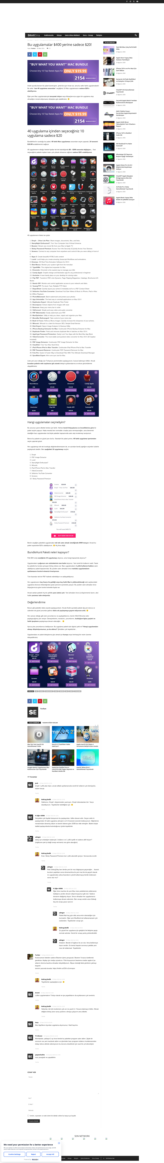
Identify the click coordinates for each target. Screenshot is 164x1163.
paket (71, 691)
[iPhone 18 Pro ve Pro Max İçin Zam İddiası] (108, 71)
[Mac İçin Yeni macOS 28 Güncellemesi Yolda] (38, 734)
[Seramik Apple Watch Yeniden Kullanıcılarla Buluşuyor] (108, 103)
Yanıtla (37, 793)
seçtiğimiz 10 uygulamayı (47, 558)
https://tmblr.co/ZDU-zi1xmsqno (64, 968)
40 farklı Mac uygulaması (60, 141)
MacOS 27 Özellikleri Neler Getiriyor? (61, 745)
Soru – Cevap (88, 35)
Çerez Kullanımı (85, 1158)
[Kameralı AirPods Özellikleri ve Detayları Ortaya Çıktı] (108, 82)
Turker (37, 955)
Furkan (33, 48)
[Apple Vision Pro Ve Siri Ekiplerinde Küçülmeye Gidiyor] (108, 168)
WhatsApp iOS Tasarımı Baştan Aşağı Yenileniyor (124, 155)
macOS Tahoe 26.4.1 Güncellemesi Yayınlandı (85, 768)
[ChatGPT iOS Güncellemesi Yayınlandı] (108, 93)
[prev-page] (95, 725)
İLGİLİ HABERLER (34, 723)
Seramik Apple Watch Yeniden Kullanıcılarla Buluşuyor (126, 101)
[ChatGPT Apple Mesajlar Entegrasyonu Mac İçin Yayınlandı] (108, 179)
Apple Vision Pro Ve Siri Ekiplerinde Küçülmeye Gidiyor (124, 167)
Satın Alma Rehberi (72, 35)
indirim (62, 691)
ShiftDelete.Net (110, 1158)
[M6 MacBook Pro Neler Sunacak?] (108, 147)
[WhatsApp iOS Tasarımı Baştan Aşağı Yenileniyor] (108, 157)
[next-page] (98, 725)
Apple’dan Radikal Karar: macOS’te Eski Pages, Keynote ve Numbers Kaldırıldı (63, 769)
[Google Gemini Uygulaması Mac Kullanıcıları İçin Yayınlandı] (38, 757)
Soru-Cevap (95, 1158)
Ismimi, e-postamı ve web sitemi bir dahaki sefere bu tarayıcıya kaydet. (53, 1116)
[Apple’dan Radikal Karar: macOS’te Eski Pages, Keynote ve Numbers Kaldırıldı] (63, 757)
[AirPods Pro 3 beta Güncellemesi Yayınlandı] (108, 190)
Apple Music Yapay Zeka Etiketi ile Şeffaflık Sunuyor (125, 199)
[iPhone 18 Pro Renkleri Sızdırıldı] (108, 136)
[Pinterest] (40, 54)
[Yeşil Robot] (77, 1143)
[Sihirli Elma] (66, 1143)
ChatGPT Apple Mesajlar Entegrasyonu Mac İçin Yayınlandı (124, 178)
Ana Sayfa (30, 40)
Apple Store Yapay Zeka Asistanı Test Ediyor (124, 59)
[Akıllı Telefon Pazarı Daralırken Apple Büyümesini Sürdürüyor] (108, 114)
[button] (135, 35)
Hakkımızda (48, 35)
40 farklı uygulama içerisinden (84, 438)
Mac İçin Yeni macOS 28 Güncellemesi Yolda (35, 745)
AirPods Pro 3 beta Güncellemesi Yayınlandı (124, 188)
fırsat (56, 691)
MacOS (36, 40)
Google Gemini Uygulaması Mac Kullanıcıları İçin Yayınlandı (38, 768)
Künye (59, 35)
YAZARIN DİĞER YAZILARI (50, 723)
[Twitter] (134, 1)
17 (49, 48)
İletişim (99, 35)
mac (67, 691)
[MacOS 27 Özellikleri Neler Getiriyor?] (63, 734)
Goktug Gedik (46, 799)
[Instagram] (130, 1)
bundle (41, 691)
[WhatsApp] (45, 54)
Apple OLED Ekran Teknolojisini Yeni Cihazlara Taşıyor (125, 124)
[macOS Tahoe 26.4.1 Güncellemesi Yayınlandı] (88, 757)
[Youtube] (137, 1)
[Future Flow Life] (111, 1143)
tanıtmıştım (53, 86)
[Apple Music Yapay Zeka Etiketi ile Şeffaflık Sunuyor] (108, 201)
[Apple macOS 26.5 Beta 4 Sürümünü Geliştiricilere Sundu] (88, 734)
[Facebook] (127, 1)
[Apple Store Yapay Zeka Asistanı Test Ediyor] (108, 61)
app (36, 691)
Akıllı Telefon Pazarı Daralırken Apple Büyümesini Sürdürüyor (126, 113)
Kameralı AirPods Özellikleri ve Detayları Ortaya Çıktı (126, 80)
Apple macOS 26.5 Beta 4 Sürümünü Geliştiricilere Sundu (87, 745)
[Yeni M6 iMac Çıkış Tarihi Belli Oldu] (108, 50)
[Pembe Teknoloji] (99, 1143)
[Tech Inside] (88, 1143)
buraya (65, 634)
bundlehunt (48, 691)
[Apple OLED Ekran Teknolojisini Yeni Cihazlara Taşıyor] (108, 125)
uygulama (78, 691)
